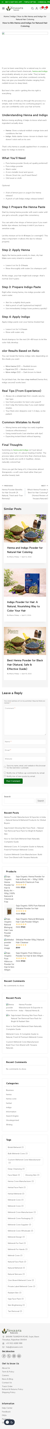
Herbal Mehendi (16, 1087)
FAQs (4, 1386)
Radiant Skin (14, 1186)
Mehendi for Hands (17, 1142)
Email (8, 638)
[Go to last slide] (5, 541)
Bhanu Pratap (14, 557)
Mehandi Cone (15, 1093)
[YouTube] (19, 1327)
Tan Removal (15, 1204)
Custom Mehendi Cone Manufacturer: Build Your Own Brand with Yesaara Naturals (22, 938)
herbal (9, 996)
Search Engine (12, 1009)
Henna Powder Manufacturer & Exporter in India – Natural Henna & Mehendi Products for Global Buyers (25, 708)
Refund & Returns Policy (12, 1360)
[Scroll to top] (44, 1418)
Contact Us (7, 1354)
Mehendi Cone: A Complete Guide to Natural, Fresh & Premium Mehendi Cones (24, 928)
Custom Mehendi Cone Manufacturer (24, 1054)
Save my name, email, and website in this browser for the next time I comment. (26, 654)
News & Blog (7, 1350)
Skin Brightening (16, 1198)
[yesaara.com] (14, 8)
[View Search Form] (32, 8)
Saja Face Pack (16, 1192)
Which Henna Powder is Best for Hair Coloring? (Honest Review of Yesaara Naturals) (37, 492)
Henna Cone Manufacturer (21, 1074)
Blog (5, 1401)
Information (11, 1005)
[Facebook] (4, 1327)
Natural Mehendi (16, 1161)
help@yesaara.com (14, 1318)
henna (8, 988)
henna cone (11, 992)
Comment (10, 596)
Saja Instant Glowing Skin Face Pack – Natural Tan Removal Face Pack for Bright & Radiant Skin (24, 718)
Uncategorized (12, 1013)
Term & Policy (8, 1343)
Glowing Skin (32, 1068)
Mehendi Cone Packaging (20, 1111)
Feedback (6, 1383)
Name (8, 629)
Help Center (7, 1379)
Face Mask (14, 1068)
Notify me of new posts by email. (21, 664)
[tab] (23, 571)
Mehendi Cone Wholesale (20, 1124)
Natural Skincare (16, 1167)
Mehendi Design (16, 1130)
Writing (9, 1018)
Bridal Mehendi (16, 1040)
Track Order (7, 1357)
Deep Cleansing (16, 1062)
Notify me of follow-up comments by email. (26, 660)
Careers (5, 1346)
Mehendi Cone (15, 1099)
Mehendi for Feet (17, 1136)
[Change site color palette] (9, 1422)
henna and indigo (40, 71)
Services (5, 1394)
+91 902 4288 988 (14, 1314)
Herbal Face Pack (17, 1080)
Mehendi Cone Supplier (19, 1118)
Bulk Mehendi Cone (18, 1047)
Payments (6, 1390)
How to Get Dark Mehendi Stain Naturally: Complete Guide (24, 921)
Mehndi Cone (15, 1149)
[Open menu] (3, 8)
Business (10, 983)
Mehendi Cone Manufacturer (22, 1105)
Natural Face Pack (17, 1155)
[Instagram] (14, 1327)
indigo (9, 1000)
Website (8, 646)
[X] (9, 1327)
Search (7, 684)
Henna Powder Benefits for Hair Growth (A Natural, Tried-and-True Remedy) (12, 492)
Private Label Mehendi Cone (21, 1180)
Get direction (8, 1322)
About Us (6, 1339)
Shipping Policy (8, 1363)
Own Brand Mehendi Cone (21, 1173)
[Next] (45, 541)
